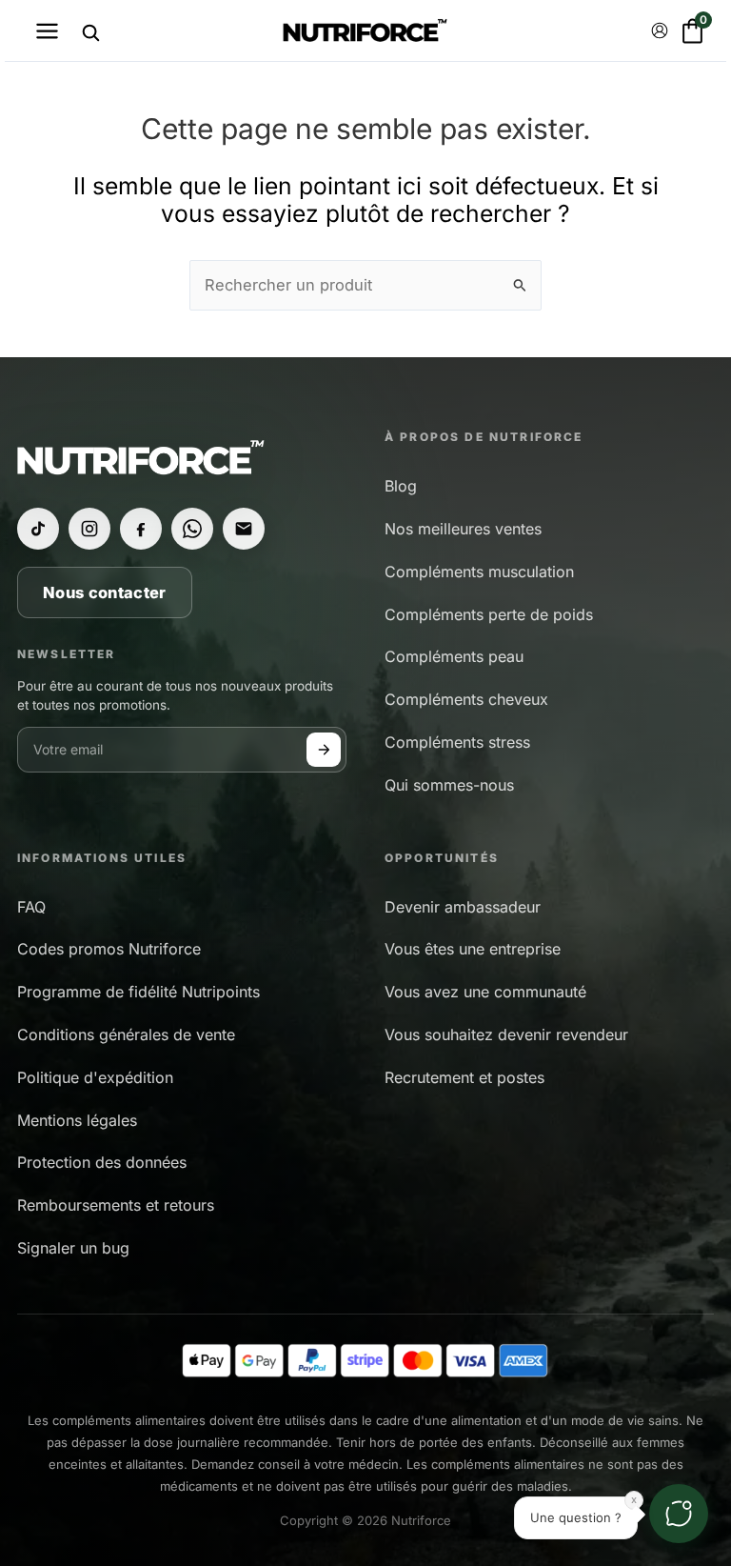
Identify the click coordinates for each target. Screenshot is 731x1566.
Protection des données (102, 1162)
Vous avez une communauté (485, 991)
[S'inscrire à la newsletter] (323, 750)
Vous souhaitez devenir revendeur (506, 1034)
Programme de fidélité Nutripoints (138, 991)
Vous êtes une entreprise (473, 948)
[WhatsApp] (192, 529)
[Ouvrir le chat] (678, 1513)
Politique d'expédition (95, 1077)
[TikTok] (38, 529)
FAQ (31, 906)
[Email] (244, 529)
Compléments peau (454, 656)
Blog (401, 485)
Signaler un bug (73, 1247)
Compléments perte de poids (489, 614)
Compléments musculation (479, 571)
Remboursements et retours (115, 1205)
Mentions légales (77, 1120)
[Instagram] (89, 529)
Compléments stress (457, 742)
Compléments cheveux (466, 699)
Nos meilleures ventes (463, 528)
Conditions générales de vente (126, 1034)
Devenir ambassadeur (463, 906)
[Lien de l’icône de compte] (659, 30)
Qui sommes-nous (449, 784)
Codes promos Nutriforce (109, 948)
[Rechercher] (90, 32)
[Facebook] (141, 529)
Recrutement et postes (464, 1077)
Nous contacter (105, 592)
